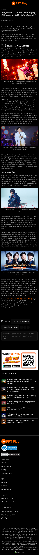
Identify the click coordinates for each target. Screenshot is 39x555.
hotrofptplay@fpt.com (11, 511)
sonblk (11, 20)
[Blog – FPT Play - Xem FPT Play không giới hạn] (19, 3)
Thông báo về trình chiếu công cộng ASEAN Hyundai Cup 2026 (20, 415)
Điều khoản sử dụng (7, 498)
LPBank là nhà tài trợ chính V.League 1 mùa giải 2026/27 (20, 409)
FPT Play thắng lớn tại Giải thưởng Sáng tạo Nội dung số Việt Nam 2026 (21, 396)
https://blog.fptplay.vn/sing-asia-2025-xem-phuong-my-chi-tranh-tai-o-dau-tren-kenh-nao (19, 336)
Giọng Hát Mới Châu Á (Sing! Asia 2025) (19, 299)
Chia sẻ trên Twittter (11, 327)
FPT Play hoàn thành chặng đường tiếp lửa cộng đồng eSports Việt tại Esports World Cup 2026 (21, 389)
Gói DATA (4, 482)
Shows (3, 10)
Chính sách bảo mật (7, 502)
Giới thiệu (4, 463)
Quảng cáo (4, 486)
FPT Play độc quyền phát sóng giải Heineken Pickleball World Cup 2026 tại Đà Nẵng (21, 381)
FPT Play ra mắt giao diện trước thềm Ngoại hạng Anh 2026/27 (20, 421)
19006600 (7, 507)
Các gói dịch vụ (6, 466)
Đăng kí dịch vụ (6, 489)
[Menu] (2, 3)
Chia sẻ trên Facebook (21, 321)
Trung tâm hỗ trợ (6, 473)
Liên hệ (3, 470)
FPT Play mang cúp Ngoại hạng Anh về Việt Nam (21, 403)
